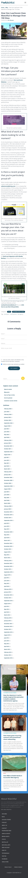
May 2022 (6, 434)
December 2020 (8, 477)
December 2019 (8, 512)
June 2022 (6, 431)
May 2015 (6, 583)
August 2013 (7, 635)
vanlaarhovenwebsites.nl (8, 305)
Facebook (4, 859)
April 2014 (6, 612)
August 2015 (7, 575)
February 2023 (7, 414)
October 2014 (7, 597)
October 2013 (7, 629)
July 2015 (6, 577)
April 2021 (6, 466)
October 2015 (7, 569)
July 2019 (6, 523)
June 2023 (6, 411)
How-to (4, 850)
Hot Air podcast (8, 398)
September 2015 (8, 572)
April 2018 (6, 537)
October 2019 (7, 517)
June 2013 (6, 640)
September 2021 (8, 451)
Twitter (4, 856)
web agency (20, 314)
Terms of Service (18, 867)
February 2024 (7, 408)
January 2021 (7, 474)
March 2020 (7, 503)
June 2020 (6, 494)
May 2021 (6, 463)
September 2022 (8, 423)
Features (4, 814)
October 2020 (7, 483)
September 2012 (8, 658)
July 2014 (6, 606)
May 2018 (6, 534)
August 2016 (7, 552)
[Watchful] (8, 2)
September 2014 (8, 600)
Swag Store (5, 861)
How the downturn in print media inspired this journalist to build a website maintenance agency (13, 698)
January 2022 (7, 443)
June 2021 (6, 460)
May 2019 (6, 529)
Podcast (4, 822)
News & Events (6, 833)
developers (6, 314)
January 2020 (7, 509)
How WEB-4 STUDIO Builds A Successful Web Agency (12, 776)
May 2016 (6, 554)
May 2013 (6, 643)
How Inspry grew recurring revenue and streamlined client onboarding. (12, 737)
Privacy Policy (8, 867)
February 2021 (7, 471)
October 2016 (7, 549)
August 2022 (7, 426)
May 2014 (6, 609)
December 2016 (8, 543)
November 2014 (8, 595)
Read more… (14, 710)
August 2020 (7, 489)
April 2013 (6, 646)
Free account (6, 847)
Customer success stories (10, 400)
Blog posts (6, 392)
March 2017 (7, 540)
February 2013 (7, 652)
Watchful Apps (6, 845)
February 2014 (7, 618)
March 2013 (7, 649)
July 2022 (6, 428)
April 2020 (6, 500)
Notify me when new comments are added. (13, 364)
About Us (4, 825)
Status (4, 839)
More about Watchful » (6, 809)
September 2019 (8, 520)
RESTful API (5, 842)
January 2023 (7, 417)
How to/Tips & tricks (9, 395)
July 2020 (6, 491)
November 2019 (8, 514)
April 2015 (6, 586)
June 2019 (6, 526)
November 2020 (8, 480)
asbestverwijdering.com (8, 186)
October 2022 (7, 420)
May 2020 (6, 497)
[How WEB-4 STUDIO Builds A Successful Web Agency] (14, 762)
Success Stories (6, 819)
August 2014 (7, 603)
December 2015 (8, 563)
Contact (4, 828)
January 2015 (7, 592)
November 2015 (8, 566)
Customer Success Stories (18, 311)
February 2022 (7, 440)
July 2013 (6, 638)
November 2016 (8, 546)
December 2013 (8, 623)
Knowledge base (6, 830)
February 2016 (7, 560)
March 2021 (7, 469)
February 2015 (7, 589)
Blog (9, 311)
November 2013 (8, 626)
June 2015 (6, 580)
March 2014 (7, 615)
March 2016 (7, 557)
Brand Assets (5, 836)
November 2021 (8, 446)
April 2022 (6, 437)
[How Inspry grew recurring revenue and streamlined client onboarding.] (14, 722)
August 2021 (7, 454)
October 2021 (7, 449)
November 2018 (8, 532)
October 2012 (7, 655)
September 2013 (8, 632)
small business (13, 314)
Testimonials (5, 853)
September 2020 (8, 486)
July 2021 (6, 457)
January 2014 (7, 620)
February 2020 (7, 506)
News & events (8, 389)
